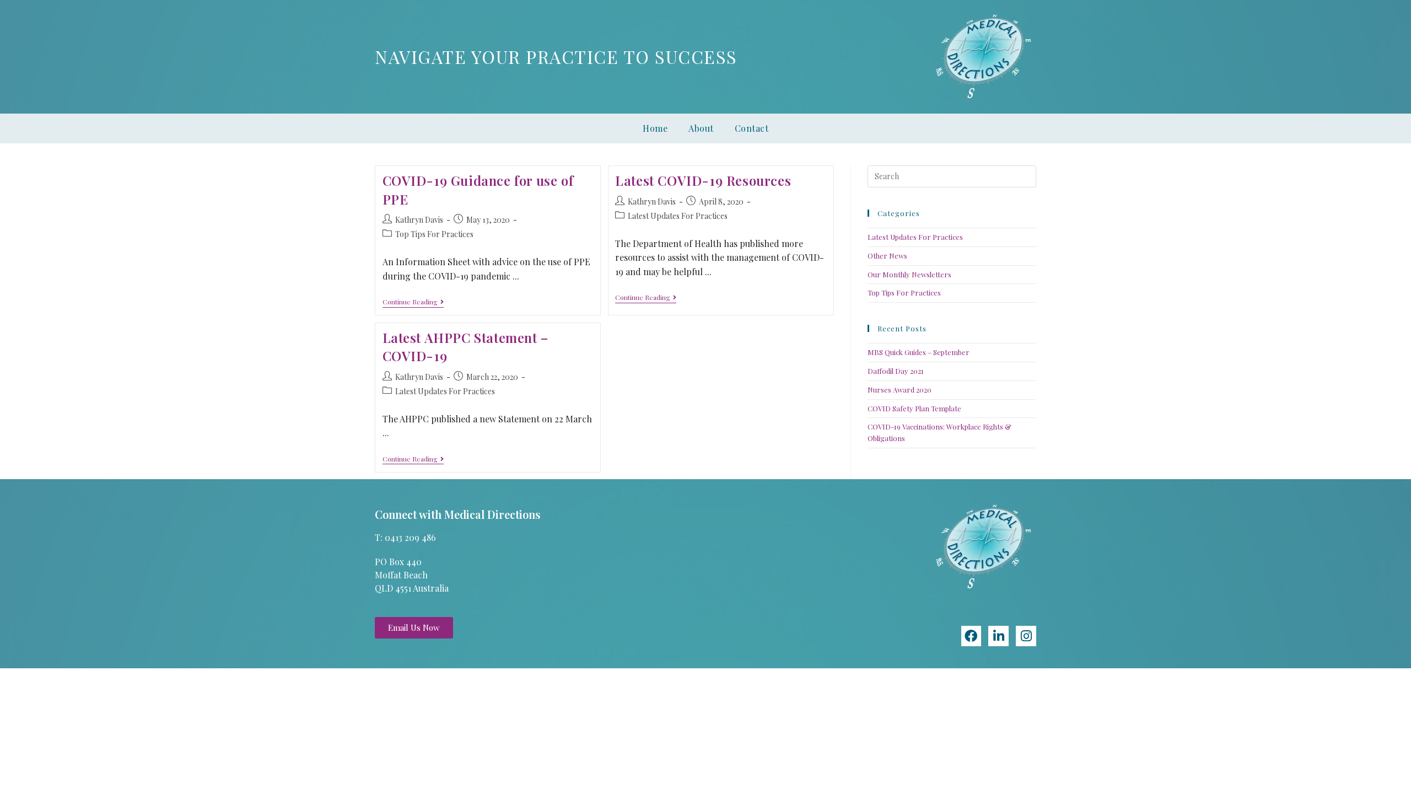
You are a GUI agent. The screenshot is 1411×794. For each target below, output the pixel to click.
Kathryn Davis (419, 219)
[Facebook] (971, 636)
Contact (752, 128)
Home (655, 128)
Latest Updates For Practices (678, 216)
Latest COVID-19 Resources (703, 180)
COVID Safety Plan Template (914, 408)
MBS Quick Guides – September (919, 352)
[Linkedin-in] (998, 636)
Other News (887, 255)
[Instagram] (1026, 636)
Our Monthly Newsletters (909, 274)
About (701, 128)
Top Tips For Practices (434, 234)
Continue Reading (413, 302)
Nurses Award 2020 (899, 389)
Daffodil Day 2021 (896, 370)
